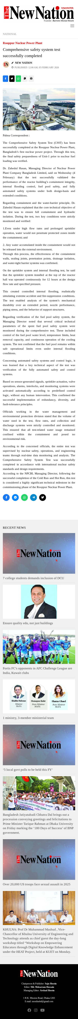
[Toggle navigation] (72, 25)
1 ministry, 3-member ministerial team (28, 718)
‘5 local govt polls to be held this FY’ (28, 769)
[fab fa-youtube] (42, 1010)
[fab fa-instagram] (36, 1010)
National (10, 34)
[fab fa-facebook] (29, 1010)
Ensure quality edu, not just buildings (28, 623)
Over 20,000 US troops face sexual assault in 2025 (36, 884)
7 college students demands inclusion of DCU (33, 578)
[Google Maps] (49, 1010)
